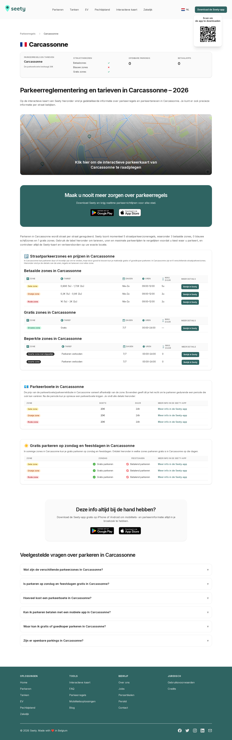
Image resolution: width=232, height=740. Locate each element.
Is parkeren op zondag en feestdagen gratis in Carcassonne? (116, 584)
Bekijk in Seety (190, 286)
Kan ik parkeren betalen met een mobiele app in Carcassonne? (116, 612)
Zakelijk (24, 714)
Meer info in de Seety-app (172, 409)
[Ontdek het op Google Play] (102, 212)
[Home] (15, 9)
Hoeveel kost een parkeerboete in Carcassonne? (116, 598)
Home (23, 682)
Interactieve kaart (79, 682)
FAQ (71, 688)
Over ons (124, 682)
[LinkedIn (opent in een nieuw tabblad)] (202, 730)
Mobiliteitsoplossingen (82, 701)
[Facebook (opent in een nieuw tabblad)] (180, 730)
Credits (172, 688)
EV (21, 701)
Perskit (123, 701)
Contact (123, 707)
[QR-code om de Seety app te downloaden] (207, 34)
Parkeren (25, 688)
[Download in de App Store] (130, 212)
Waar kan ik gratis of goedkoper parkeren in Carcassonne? (116, 626)
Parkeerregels (28, 33)
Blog (72, 707)
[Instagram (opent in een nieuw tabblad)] (195, 730)
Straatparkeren (82, 58)
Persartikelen (126, 695)
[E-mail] (210, 730)
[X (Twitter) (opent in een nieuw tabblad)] (187, 730)
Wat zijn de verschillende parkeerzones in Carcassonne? (116, 570)
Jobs (122, 688)
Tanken (24, 695)
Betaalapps (184, 58)
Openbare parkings (139, 58)
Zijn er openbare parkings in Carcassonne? (116, 641)
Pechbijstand (27, 707)
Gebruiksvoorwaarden (181, 682)
